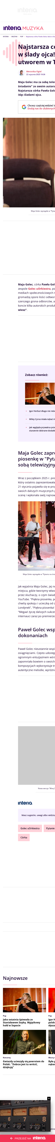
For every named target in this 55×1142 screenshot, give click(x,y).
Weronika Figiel (34, 71)
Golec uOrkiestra (30, 828)
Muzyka (14, 36)
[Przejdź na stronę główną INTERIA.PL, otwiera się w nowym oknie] (13, 28)
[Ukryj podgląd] (49, 1098)
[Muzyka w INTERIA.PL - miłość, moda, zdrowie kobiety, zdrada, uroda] (33, 28)
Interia (6, 36)
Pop (21, 36)
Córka (24, 837)
